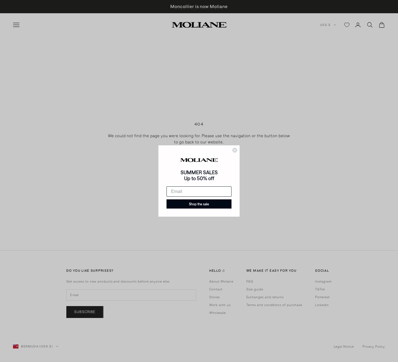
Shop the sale (199, 204)
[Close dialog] (234, 150)
